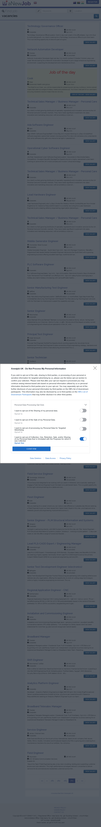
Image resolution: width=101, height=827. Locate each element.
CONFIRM (31, 449)
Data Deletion (35, 458)
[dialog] (50, 413)
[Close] (95, 368)
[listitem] (50, 404)
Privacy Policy (65, 458)
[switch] (83, 410)
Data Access (50, 458)
